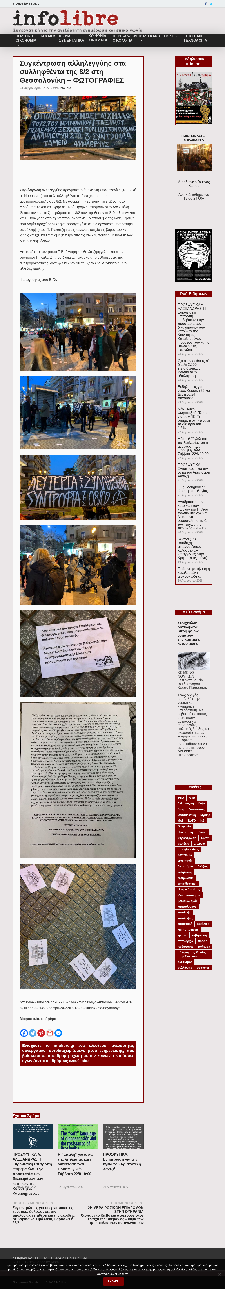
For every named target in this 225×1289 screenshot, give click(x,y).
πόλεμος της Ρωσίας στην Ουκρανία (192, 954)
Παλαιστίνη (185, 832)
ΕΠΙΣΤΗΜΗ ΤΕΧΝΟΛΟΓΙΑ (195, 38)
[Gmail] (50, 1029)
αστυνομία (185, 855)
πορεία (202, 941)
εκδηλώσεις (186, 878)
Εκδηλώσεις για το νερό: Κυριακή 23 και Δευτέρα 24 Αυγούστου (194, 392)
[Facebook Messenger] (58, 1029)
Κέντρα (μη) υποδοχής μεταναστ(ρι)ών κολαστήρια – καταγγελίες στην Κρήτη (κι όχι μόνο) (192, 548)
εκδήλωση (185, 872)
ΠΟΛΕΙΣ (171, 36)
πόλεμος (204, 946)
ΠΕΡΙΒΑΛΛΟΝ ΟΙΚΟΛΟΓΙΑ (124, 38)
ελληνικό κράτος (189, 889)
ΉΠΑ (181, 797)
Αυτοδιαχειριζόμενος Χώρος (194, 184)
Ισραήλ (205, 815)
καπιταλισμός (187, 906)
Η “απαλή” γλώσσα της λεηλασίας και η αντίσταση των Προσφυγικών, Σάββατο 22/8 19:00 (75, 1164)
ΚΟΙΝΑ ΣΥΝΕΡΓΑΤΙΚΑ (71, 38)
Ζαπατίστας (196, 809)
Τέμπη (205, 838)
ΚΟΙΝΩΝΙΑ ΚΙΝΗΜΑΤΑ (97, 38)
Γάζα (201, 803)
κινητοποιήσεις (188, 929)
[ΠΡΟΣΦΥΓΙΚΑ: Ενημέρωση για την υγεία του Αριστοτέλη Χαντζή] (123, 1150)
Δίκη (181, 809)
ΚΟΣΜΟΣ (48, 36)
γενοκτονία (185, 860)
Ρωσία (202, 832)
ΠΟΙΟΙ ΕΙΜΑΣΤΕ (193, 135)
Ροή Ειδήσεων (193, 294)
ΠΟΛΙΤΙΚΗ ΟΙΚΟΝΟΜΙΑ (26, 38)
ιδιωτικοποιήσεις (189, 895)
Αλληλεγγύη (186, 803)
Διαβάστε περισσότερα (188, 753)
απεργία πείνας (188, 849)
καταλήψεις (185, 918)
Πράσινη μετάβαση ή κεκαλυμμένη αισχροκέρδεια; (194, 572)
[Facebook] (206, 4)
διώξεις (203, 866)
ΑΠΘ (192, 797)
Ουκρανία (184, 826)
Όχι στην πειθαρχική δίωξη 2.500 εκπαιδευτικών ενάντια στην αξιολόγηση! (193, 368)
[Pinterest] (41, 1029)
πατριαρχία (185, 941)
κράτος (182, 935)
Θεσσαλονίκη (187, 815)
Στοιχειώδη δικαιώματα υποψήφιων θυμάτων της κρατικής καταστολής (189, 633)
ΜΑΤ (180, 820)
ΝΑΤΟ (192, 820)
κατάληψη (184, 912)
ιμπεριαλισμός (188, 901)
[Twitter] (211, 4)
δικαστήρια (185, 866)
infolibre (65, 88)
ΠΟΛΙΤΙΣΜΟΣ (150, 36)
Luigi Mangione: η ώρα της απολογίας (193, 489)
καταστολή (185, 923)
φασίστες (203, 967)
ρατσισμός (185, 962)
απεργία (199, 843)
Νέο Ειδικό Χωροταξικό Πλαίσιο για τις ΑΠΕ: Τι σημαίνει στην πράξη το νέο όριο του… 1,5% (194, 418)
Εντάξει (114, 1281)
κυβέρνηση (199, 935)
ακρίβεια (183, 843)
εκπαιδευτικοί (187, 883)
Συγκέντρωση (187, 838)
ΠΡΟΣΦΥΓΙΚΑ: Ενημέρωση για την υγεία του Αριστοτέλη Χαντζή (194, 470)
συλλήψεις (185, 967)
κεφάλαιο (203, 923)
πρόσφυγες (185, 946)
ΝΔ (202, 820)
